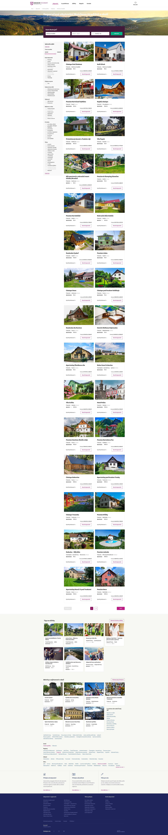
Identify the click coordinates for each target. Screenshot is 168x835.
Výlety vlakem (110, 714)
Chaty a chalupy (109, 803)
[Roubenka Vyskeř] (79, 240)
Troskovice (110, 763)
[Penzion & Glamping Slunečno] (110, 163)
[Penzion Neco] (110, 577)
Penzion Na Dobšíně (73, 216)
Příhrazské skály (60, 759)
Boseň (64, 765)
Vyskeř (116, 763)
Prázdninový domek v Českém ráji (78, 139)
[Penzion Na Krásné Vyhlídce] (79, 89)
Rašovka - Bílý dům (73, 552)
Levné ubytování (88, 812)
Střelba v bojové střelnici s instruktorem (52, 663)
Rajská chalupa (102, 102)
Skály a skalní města (77, 735)
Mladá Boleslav (97, 765)
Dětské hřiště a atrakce (57, 736)
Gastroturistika (58, 738)
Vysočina (107, 752)
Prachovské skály (76, 759)
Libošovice (70, 765)
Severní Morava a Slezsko (49, 752)
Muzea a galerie (46, 736)
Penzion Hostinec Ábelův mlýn (77, 440)
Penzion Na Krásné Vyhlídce (76, 102)
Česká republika (45, 8)
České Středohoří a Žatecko (74, 754)
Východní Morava (62, 754)
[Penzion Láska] (110, 240)
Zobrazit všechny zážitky (117, 620)
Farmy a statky (108, 807)
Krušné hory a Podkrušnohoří (50, 754)
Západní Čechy (100, 752)
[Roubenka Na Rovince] (79, 315)
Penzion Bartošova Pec (105, 440)
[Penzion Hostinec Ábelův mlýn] (79, 427)
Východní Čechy (114, 752)
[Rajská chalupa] (110, 89)
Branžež (118, 765)
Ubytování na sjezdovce (90, 809)
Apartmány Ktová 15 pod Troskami (78, 589)
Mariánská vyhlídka (91, 721)
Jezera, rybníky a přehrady (89, 735)
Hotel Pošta (101, 402)
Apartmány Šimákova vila (75, 365)
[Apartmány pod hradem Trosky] (110, 464)
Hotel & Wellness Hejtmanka (107, 328)
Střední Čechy (92, 752)
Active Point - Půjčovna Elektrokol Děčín (72, 639)
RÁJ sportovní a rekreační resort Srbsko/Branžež (77, 177)
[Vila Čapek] (110, 126)
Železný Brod (46, 765)
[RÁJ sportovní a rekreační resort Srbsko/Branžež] (79, 163)
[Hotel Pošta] (110, 390)
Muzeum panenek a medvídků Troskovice (114, 698)
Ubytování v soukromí (110, 809)
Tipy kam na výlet (111, 712)
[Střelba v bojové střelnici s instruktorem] (53, 653)
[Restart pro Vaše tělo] (94, 629)
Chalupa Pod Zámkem (74, 64)
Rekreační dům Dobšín (105, 216)
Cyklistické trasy (47, 735)
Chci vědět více (46, 790)
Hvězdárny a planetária (69, 736)
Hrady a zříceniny (110, 720)
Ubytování (55, 3)
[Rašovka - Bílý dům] (79, 539)
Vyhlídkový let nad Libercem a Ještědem (73, 663)
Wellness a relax (88, 802)
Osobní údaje (58, 821)
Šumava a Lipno (106, 750)
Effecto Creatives (121, 831)
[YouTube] (64, 831)
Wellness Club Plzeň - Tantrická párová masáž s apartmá (114, 639)
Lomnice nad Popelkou (85, 763)
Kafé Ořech (101, 64)
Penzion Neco (102, 589)
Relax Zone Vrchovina (105, 365)
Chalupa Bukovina (72, 477)
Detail (86, 74)
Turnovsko (67, 759)
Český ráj (53, 8)
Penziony (107, 802)
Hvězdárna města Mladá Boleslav (92, 698)
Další (121, 608)
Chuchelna (89, 765)
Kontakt (89, 3)
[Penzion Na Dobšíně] (79, 203)
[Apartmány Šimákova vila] (79, 352)
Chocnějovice (111, 765)
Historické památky (111, 716)
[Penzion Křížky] (110, 502)
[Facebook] (54, 831)
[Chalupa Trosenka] (79, 502)
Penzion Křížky (102, 515)
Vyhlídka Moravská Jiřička (72, 697)
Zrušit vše (47, 46)
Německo (54, 745)
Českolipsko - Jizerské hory (95, 750)
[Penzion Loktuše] (110, 539)
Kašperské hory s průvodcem (93, 662)
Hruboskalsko (84, 759)
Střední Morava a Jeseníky (81, 752)
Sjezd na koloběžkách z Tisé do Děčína (53, 639)
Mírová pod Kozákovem (57, 763)
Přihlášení (72, 821)
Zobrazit (116, 33)
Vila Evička (70, 402)
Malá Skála (71, 763)
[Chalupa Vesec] (79, 278)
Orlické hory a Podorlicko (68, 752)
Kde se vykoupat (110, 729)
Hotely (106, 800)
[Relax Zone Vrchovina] (110, 352)
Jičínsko (52, 759)
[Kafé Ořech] (110, 51)
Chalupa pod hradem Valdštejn (108, 290)
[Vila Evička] (79, 390)
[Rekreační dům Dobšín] (110, 203)
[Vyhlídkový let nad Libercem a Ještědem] (73, 653)
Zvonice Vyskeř (48, 697)
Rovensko (101, 759)
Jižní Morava (59, 750)
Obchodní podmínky (47, 821)
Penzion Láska (102, 253)
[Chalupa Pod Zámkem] (79, 51)
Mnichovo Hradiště (61, 8)
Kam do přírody (110, 722)
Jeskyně (99, 735)
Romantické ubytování (90, 803)
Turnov (48, 763)
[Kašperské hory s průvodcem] (94, 653)
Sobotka (94, 763)
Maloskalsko (46, 759)
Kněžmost (53, 765)
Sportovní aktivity (97, 736)
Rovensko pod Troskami (80, 765)
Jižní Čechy (66, 750)
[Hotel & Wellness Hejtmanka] (110, 315)
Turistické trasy (56, 735)
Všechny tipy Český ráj (117, 679)
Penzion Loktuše (103, 552)
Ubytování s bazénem (89, 807)
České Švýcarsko (74, 750)
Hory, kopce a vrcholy (66, 735)
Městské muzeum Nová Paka (72, 721)
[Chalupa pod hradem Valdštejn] (110, 278)
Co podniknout (65, 3)
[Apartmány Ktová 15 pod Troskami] (79, 577)
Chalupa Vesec (71, 290)
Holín (66, 763)
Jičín (44, 763)
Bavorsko (66, 816)
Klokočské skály (93, 759)
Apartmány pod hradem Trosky (108, 477)
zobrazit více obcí (119, 767)
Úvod (32, 8)
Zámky (108, 718)
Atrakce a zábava (110, 727)
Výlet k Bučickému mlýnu (51, 721)
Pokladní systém (47, 826)
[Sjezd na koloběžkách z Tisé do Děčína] (53, 629)
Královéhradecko (83, 750)
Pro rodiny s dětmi (89, 800)
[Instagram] (59, 831)
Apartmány (108, 805)
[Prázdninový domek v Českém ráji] (79, 126)
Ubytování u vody (89, 810)
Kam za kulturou (110, 725)
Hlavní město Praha (86, 754)
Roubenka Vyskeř (72, 253)
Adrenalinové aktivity (48, 738)
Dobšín (76, 763)
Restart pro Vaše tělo (91, 638)
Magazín (81, 3)
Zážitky (74, 3)
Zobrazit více (111, 23)
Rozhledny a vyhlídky (111, 723)
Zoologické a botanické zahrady (83, 736)
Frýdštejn (59, 765)
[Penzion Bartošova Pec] (110, 427)
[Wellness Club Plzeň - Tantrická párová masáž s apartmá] (114, 629)
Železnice (104, 765)
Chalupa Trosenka (72, 515)
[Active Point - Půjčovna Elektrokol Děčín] (73, 629)
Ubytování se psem (89, 805)
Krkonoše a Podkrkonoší (49, 750)
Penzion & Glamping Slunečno (108, 176)
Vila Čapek (101, 139)
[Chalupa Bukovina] (79, 464)
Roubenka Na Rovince (74, 328)
